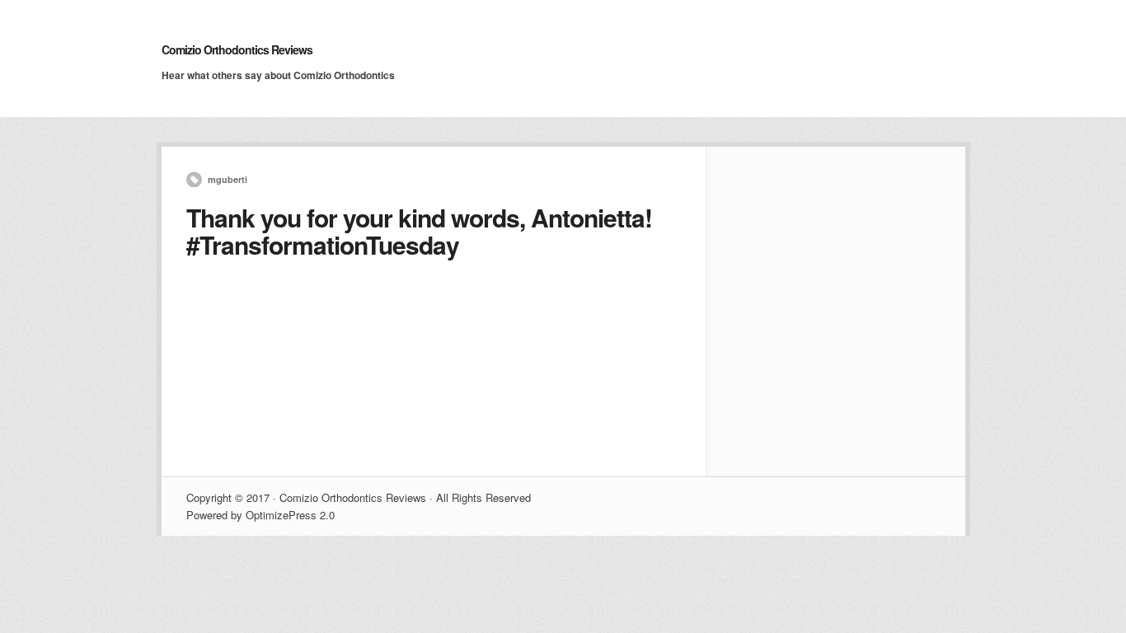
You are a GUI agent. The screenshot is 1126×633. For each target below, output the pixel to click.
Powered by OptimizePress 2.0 (260, 515)
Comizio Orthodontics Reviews (237, 49)
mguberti (227, 179)
